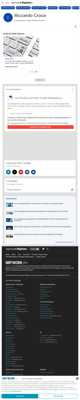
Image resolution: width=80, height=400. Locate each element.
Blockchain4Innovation (13, 291)
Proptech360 (10, 353)
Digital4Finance (45, 305)
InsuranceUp (10, 348)
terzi (66, 123)
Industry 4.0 (16, 309)
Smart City (15, 326)
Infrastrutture (17, 311)
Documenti (15, 298)
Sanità (14, 357)
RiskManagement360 (12, 318)
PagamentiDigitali (11, 315)
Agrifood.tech (10, 335)
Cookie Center (40, 257)
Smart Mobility (15, 329)
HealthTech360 (10, 344)
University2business (46, 372)
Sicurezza (15, 324)
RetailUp (8, 355)
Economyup (9, 372)
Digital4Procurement (47, 311)
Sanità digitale (37, 8)
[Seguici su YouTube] (21, 172)
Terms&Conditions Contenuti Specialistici (20, 257)
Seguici (33, 249)
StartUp (14, 374)
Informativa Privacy (61, 118)
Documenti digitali (50, 8)
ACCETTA (20, 396)
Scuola (14, 359)
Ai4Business (9, 287)
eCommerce (16, 300)
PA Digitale (46, 337)
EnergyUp (9, 342)
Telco (10, 364)
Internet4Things (11, 313)
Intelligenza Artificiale (8, 8)
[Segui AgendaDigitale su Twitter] (47, 249)
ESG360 (8, 302)
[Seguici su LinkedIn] (8, 172)
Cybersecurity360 (11, 296)
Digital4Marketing (46, 309)
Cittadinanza (50, 335)
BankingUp (9, 339)
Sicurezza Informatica (24, 8)
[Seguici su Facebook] (27, 172)
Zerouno (43, 298)
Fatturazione (16, 305)
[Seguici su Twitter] (14, 172)
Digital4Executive (45, 291)
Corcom (42, 289)
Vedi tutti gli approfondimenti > (64, 242)
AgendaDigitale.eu (46, 287)
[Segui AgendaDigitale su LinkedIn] (43, 249)
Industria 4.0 (13, 307)
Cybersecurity (14, 322)
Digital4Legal (44, 307)
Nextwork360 (10, 266)
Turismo (15, 366)
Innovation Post (11, 346)
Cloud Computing (15, 294)
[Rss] (76, 26)
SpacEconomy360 (11, 361)
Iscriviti (40, 127)
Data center (13, 320)
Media (10, 350)
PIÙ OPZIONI (58, 396)
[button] (5, 3)
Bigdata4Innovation (12, 289)
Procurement (50, 315)
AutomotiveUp (10, 337)
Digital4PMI (43, 294)
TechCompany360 (45, 296)
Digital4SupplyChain (46, 313)
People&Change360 (46, 318)
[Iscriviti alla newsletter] (33, 172)
